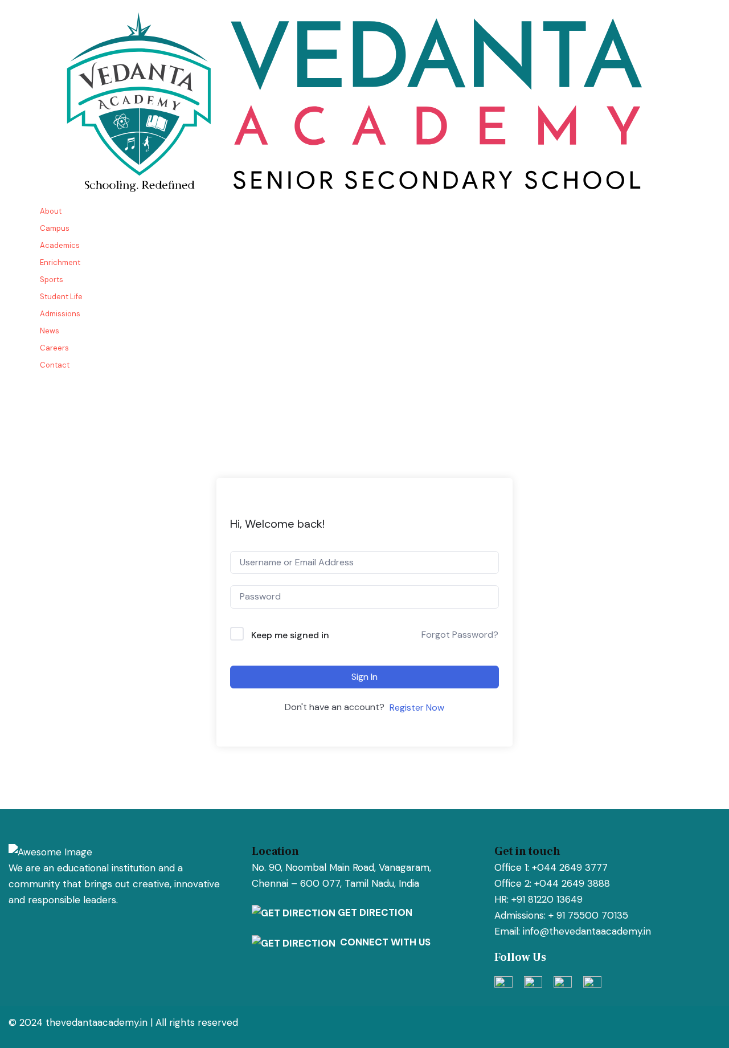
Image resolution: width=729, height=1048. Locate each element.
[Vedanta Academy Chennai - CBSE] (364, 100)
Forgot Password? (459, 635)
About (51, 211)
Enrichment (60, 262)
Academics (60, 245)
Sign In (364, 677)
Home (25, 334)
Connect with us (383, 942)
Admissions (60, 314)
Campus (54, 228)
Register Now (417, 707)
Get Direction (373, 912)
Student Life (61, 296)
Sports (51, 279)
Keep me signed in (290, 635)
